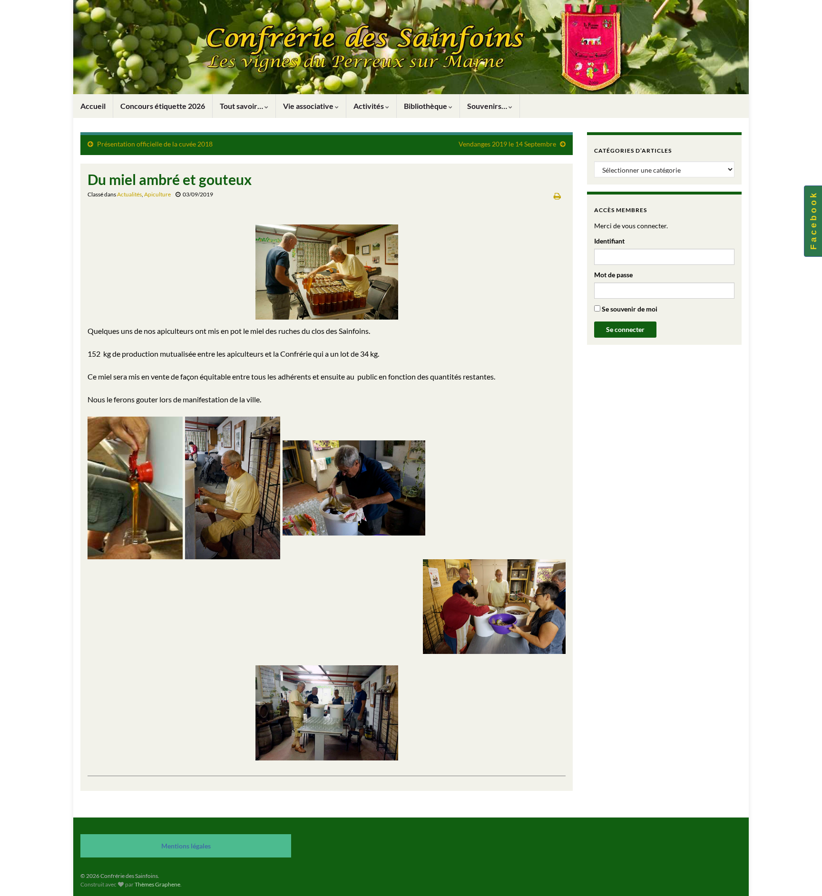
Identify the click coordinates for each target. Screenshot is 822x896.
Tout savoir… (242, 105)
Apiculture (157, 194)
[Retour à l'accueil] (411, 47)
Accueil (93, 105)
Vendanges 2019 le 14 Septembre (507, 144)
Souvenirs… (488, 105)
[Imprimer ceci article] (557, 195)
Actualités (129, 194)
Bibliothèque (426, 105)
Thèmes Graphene (157, 884)
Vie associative (309, 105)
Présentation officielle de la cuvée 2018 (155, 144)
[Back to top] (800, 874)
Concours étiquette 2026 (162, 105)
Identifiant (609, 241)
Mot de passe (613, 275)
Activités (369, 105)
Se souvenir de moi (628, 309)
